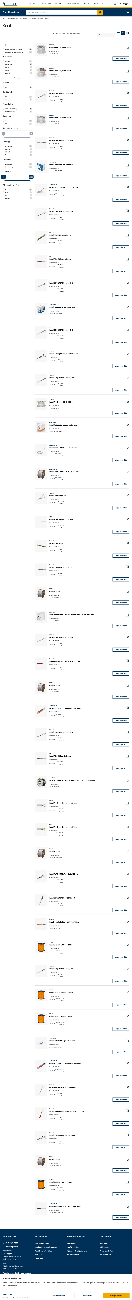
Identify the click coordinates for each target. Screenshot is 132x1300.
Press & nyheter (106, 1251)
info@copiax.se (11, 1246)
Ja (5, 99)
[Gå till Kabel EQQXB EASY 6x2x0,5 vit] (82, 335)
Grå (6, 195)
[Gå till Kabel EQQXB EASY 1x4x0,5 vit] (82, 99)
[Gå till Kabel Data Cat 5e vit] (82, 501)
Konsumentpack (10, 111)
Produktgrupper (13, 18)
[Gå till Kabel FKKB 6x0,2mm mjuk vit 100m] (82, 808)
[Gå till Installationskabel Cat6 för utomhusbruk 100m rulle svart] (82, 784)
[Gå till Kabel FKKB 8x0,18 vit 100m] (82, 122)
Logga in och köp (121, 58)
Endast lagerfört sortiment (13, 49)
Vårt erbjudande (42, 1243)
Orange (7, 198)
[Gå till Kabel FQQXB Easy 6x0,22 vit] (82, 240)
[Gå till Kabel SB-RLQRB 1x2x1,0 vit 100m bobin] (82, 1211)
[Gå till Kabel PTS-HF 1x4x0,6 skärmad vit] (82, 1093)
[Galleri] (127, 33)
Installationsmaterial (36, 18)
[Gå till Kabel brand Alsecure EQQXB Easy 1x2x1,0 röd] (82, 1116)
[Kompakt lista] (118, 33)
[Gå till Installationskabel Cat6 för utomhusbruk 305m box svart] (82, 619)
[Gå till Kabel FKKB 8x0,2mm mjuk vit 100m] (82, 832)
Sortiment (71, 1243)
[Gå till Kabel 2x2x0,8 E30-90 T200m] (82, 950)
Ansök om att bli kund (44, 1251)
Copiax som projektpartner (46, 1247)
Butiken (38, 1254)
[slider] (3, 137)
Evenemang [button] (33, 4)
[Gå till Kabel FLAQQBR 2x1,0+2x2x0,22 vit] (82, 879)
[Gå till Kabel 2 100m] (82, 855)
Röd (6, 192)
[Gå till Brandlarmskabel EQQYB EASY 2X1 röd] (82, 666)
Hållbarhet (104, 1247)
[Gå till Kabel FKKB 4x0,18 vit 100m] (82, 52)
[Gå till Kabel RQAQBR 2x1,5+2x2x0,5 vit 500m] (82, 1069)
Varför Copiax (73, 1247)
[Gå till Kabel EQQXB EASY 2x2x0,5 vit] (82, 146)
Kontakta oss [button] (98, 4)
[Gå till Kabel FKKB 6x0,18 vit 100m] (82, 75)
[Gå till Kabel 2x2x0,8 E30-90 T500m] (82, 1022)
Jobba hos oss (105, 1254)
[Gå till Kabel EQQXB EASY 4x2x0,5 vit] (82, 288)
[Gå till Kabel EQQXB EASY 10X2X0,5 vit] (82, 903)
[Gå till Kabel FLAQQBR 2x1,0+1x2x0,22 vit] (82, 359)
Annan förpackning (11, 109)
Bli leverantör (73, 1254)
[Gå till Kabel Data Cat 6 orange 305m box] (82, 429)
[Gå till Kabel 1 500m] (82, 690)
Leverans (39, 1258)
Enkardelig (8, 164)
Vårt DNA (103, 1243)
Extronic (7, 73)
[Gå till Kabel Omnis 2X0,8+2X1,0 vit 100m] (82, 193)
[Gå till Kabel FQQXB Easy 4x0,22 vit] (82, 264)
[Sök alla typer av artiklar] (100, 12)
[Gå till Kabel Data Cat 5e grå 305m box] (82, 311)
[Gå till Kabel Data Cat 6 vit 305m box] (82, 169)
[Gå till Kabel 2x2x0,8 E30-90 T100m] (82, 1187)
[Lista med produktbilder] (123, 33)
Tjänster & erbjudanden (77, 1251)
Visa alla (17, 78)
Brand (7, 155)
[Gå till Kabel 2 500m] (82, 1164)
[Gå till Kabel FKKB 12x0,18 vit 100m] (82, 406)
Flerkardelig (9, 167)
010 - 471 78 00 (11, 1243)
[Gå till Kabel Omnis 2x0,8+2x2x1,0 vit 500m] (82, 477)
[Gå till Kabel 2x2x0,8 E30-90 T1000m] (82, 998)
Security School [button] (46, 4)
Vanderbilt (8, 64)
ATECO (7, 67)
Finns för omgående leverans (14, 52)
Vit (6, 189)
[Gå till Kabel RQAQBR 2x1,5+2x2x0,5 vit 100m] (82, 714)
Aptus (7, 70)
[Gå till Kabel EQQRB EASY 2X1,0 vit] (82, 572)
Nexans (7, 61)
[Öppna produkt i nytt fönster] (127, 47)
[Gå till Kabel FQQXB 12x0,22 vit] (82, 549)
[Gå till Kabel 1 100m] (82, 596)
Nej (6, 87)
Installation (23, 18)
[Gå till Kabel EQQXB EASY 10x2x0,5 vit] (82, 383)
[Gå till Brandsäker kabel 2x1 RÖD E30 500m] (82, 926)
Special (7, 149)
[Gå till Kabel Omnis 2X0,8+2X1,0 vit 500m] (82, 453)
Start (4, 18)
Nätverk (7, 152)
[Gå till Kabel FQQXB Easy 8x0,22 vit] (82, 761)
